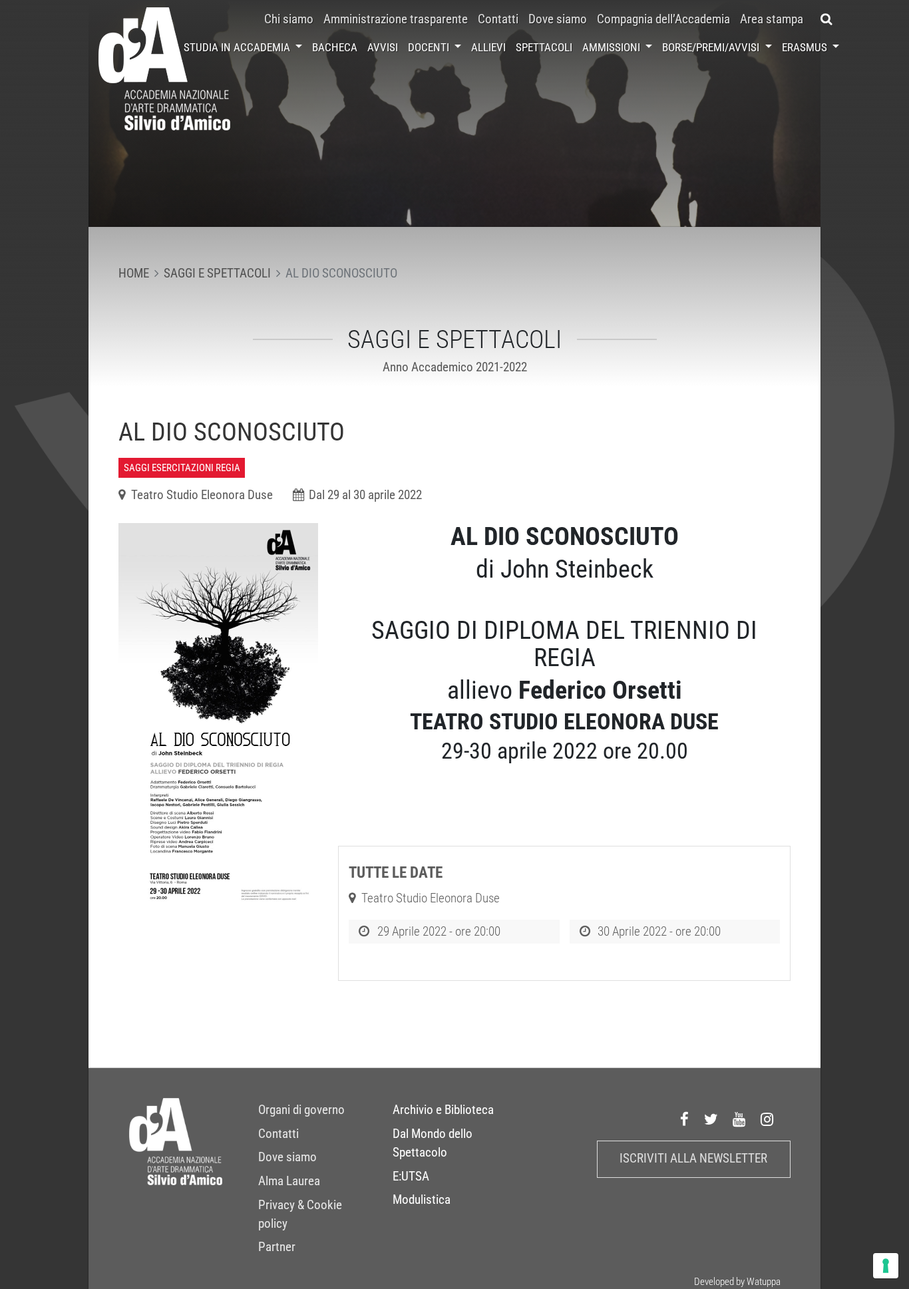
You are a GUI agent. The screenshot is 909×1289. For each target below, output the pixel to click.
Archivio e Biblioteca (443, 1110)
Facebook (685, 1119)
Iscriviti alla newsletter (693, 1158)
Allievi (488, 47)
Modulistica (422, 1200)
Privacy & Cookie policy (300, 1214)
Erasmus (806, 47)
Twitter (711, 1119)
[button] (826, 19)
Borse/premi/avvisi (712, 47)
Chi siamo (288, 19)
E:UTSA (411, 1176)
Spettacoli (544, 47)
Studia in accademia (238, 47)
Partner (276, 1247)
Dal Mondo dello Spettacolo (432, 1143)
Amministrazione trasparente (395, 19)
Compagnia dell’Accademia (663, 19)
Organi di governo (301, 1110)
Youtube (739, 1119)
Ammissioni (612, 47)
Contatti (498, 19)
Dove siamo (557, 19)
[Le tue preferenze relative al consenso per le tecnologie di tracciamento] (885, 1265)
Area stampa (771, 19)
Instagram (767, 1119)
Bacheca (334, 47)
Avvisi (382, 47)
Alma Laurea (289, 1181)
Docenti (430, 47)
